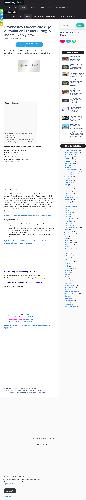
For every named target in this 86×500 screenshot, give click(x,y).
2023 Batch (28, 388)
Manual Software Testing (72, 249)
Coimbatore (68, 193)
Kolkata (66, 240)
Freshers (22, 7)
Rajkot (66, 279)
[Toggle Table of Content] (33, 130)
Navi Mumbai (68, 262)
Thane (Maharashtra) (71, 292)
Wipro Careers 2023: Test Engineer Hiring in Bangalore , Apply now (25, 390)
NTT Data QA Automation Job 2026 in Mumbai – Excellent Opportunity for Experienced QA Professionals (77, 117)
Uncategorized (69, 300)
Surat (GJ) (67, 289)
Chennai (67, 191)
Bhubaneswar (68, 189)
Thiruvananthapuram (71, 294)
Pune (66, 272)
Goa (65, 204)
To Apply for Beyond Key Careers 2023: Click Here (20, 142)
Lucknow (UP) (68, 245)
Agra (66, 178)
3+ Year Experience (70, 170)
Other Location (69, 268)
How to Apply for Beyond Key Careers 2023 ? (19, 139)
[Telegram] (1, 14)
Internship (67, 225)
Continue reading (8, 496)
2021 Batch (15, 388)
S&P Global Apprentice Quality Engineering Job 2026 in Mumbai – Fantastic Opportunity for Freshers (76, 91)
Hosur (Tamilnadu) (70, 219)
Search (80, 25)
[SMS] (1, 21)
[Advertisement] (29, 87)
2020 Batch (68, 157)
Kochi (66, 238)
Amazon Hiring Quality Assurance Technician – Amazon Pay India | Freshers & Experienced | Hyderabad (77, 82)
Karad (66, 236)
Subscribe (9, 491)
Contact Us (44, 438)
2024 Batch (68, 165)
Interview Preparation (62, 7)
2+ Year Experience (70, 152)
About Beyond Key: (12, 135)
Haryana (67, 217)
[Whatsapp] (1, 11)
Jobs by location (45, 7)
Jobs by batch (68, 232)
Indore (34, 388)
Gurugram (67, 212)
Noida (66, 264)
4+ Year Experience (70, 172)
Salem (66, 283)
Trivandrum (68, 298)
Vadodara (67, 305)
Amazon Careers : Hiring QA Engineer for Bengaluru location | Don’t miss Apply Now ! (77, 66)
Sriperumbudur (69, 287)
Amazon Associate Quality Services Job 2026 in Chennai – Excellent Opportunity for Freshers (77, 126)
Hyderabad (68, 221)
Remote (67, 281)
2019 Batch (68, 155)
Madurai (67, 247)
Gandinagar (68, 202)
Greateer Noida (69, 206)
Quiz (65, 277)
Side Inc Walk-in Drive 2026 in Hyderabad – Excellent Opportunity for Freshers (76, 100)
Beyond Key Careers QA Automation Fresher (19, 133)
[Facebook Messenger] (1, 17)
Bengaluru (67, 187)
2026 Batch (68, 167)
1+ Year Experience (70, 150)
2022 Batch (21, 388)
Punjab (66, 275)
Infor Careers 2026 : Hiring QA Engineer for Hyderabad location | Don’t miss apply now (76, 59)
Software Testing (69, 285)
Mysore (66, 257)
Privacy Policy (36, 438)
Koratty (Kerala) (69, 242)
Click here (28, 321)
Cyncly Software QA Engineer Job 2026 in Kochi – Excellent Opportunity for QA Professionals (75, 108)
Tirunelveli (67, 296)
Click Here (40, 282)
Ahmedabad (68, 180)
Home (15, 7)
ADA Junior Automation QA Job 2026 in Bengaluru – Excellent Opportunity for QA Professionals (77, 134)
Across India (68, 176)
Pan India (67, 270)
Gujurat (66, 210)
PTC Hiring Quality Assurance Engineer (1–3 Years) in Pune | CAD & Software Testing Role (77, 74)
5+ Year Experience (70, 174)
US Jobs (8, 7)
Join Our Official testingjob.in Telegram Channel (29, 44)
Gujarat (66, 208)
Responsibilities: (11, 137)
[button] (79, 7)
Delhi (66, 195)
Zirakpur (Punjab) (70, 307)
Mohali (66, 253)
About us (51, 438)
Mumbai (67, 255)
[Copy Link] (1, 24)
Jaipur (66, 230)
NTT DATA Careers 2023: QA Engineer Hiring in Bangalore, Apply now (25, 392)
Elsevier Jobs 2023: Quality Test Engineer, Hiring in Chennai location (28, 215)
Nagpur (66, 259)
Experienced (32, 7)
